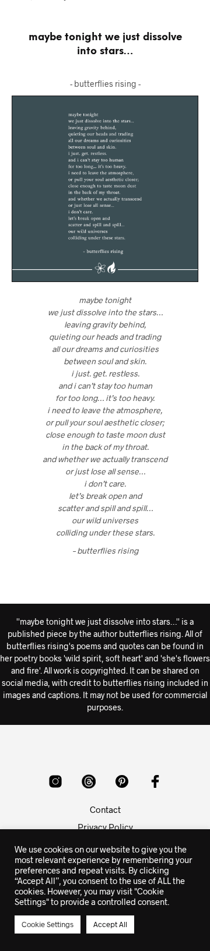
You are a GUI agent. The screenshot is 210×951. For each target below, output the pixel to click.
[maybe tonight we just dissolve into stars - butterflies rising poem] (105, 189)
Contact (105, 809)
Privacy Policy (105, 827)
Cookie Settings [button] (48, 924)
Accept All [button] (110, 924)
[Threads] (89, 781)
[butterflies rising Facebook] (155, 781)
